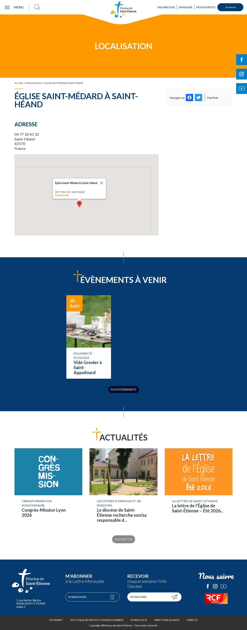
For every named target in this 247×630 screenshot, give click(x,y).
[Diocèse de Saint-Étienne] (123, 9)
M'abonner (77, 597)
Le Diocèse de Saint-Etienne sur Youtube (223, 586)
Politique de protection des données (96, 620)
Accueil (18, 83)
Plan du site (139, 620)
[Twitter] (198, 97)
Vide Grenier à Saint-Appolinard (88, 337)
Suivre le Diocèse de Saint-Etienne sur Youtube (241, 88)
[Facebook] (189, 97)
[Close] (101, 183)
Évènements (62, 195)
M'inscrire (138, 597)
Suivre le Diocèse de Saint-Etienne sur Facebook (241, 59)
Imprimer (212, 97)
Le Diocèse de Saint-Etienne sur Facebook (207, 586)
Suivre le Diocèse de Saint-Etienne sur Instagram (241, 74)
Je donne (230, 7)
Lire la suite (48, 489)
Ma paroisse (166, 7)
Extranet (56, 620)
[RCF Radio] (216, 598)
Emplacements (33, 83)
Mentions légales (167, 620)
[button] (79, 204)
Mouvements (206, 7)
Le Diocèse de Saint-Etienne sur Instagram (215, 586)
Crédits (192, 620)
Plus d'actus (123, 539)
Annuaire (186, 7)
